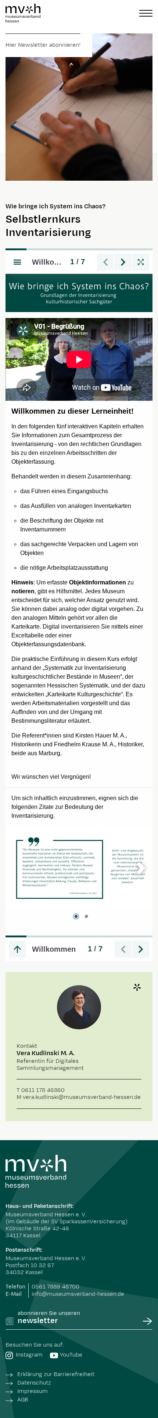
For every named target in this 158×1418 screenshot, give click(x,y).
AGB (22, 1399)
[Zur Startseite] (23, 13)
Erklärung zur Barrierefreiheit (55, 1374)
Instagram (29, 1355)
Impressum (32, 1391)
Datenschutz (34, 1382)
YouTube (71, 1355)
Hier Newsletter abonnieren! (43, 45)
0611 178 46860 (43, 1090)
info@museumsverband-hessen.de (78, 1294)
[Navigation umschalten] (145, 13)
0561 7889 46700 (55, 1287)
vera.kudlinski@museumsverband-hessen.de (82, 1097)
